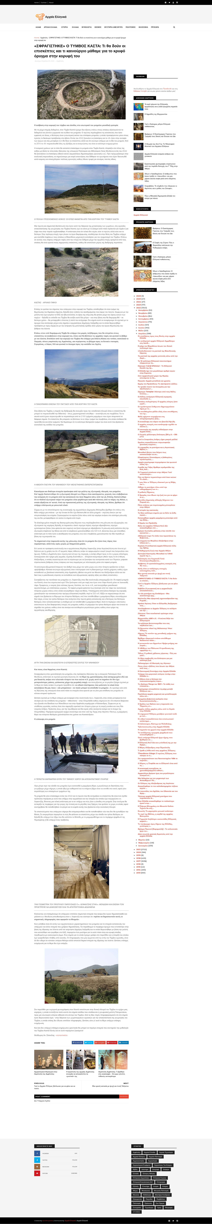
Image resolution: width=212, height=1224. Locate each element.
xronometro (61, 1035)
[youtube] (173, 2)
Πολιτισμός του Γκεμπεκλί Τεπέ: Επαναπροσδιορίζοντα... (151, 560)
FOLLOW (74, 1160)
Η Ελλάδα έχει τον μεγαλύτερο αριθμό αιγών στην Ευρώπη (156, 372)
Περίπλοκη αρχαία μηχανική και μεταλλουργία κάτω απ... (157, 695)
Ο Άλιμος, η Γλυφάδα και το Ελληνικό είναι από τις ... (158, 764)
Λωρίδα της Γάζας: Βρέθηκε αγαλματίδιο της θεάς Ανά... (156, 468)
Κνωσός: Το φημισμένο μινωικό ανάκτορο (155, 811)
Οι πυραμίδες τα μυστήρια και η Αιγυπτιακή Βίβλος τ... (156, 448)
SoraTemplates (47, 1221)
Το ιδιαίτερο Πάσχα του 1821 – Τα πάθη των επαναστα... (156, 685)
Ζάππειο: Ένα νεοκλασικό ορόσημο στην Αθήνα (155, 614)
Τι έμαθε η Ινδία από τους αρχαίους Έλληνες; (156, 750)
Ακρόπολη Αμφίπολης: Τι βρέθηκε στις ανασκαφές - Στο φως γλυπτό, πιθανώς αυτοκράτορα (111, 1074)
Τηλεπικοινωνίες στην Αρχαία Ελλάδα (154, 727)
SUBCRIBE (74, 1173)
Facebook (167, 89)
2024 (139, 302)
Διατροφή (155, 1169)
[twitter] (169, 2)
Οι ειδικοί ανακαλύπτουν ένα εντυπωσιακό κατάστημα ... (156, 720)
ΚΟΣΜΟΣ (98, 27)
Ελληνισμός (161, 1182)
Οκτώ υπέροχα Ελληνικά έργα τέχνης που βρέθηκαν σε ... (155, 738)
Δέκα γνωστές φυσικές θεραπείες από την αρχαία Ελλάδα (155, 835)
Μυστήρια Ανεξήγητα (162, 1195)
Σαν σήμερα (160, 1203)
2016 (138, 864)
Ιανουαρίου (143, 846)
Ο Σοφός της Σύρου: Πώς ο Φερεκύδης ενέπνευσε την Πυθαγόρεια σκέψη (163, 245)
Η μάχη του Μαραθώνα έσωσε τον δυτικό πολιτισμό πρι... (155, 347)
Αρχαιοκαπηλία (138, 1161)
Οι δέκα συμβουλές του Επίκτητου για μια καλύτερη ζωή (155, 659)
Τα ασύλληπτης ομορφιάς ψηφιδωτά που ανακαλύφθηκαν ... (155, 734)
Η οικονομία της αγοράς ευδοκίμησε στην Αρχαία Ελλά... (155, 430)
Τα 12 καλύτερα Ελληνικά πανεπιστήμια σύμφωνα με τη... (154, 362)
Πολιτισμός (137, 1203)
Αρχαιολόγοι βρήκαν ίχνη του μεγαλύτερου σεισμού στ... (156, 774)
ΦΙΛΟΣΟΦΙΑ (143, 27)
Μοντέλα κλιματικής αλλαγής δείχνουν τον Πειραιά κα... (155, 501)
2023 (138, 305)
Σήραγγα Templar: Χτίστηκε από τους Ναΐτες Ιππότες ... (157, 393)
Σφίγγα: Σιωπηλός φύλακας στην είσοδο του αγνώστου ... (156, 532)
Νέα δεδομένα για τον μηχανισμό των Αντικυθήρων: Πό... (153, 779)
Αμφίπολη (43, 38)
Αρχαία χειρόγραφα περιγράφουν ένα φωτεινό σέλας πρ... (157, 463)
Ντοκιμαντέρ (137, 1199)
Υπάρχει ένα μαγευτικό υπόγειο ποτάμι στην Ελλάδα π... (156, 675)
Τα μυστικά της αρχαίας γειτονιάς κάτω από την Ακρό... (158, 357)
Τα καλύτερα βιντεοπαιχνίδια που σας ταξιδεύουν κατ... (154, 624)
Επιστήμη (145, 1186)
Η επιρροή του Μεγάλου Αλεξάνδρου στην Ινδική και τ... (155, 542)
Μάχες (135, 1191)
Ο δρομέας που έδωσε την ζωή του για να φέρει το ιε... (157, 496)
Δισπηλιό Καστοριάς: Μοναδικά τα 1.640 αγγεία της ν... (155, 555)
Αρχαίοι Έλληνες (139, 1157)
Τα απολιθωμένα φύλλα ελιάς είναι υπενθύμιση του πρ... (157, 412)
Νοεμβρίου (143, 313)
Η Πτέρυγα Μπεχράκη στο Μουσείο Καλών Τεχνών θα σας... (155, 807)
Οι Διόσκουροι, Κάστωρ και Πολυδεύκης (155, 724)
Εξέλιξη (135, 1186)
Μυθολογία (147, 1195)
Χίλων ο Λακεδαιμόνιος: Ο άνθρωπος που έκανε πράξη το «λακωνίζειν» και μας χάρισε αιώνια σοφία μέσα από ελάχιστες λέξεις (161, 177)
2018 (138, 858)
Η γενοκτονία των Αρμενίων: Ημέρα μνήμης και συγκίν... (157, 644)
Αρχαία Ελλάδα (149, 1152)
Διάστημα (145, 1169)
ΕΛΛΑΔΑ (75, 27)
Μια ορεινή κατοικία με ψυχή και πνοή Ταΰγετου (154, 574)
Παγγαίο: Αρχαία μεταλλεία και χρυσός (154, 381)
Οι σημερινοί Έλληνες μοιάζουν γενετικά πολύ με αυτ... (157, 715)
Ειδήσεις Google (140, 91)
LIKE (76, 1153)
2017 (138, 861)
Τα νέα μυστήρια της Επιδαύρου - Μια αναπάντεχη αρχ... (153, 594)
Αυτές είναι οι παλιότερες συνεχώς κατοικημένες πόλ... (152, 570)
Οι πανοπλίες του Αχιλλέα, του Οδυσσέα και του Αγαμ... (158, 792)
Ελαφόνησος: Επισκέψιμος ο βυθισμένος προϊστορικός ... (155, 458)
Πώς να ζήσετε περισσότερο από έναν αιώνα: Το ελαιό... (157, 478)
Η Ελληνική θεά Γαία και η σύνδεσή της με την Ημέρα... (157, 744)
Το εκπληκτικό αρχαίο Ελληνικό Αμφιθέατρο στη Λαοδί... (156, 342)
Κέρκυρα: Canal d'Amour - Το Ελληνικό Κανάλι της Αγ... (155, 367)
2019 (138, 855)
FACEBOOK (45, 1153)
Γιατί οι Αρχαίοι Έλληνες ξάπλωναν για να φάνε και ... (158, 584)
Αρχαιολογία (152, 1161)
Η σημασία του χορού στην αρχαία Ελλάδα (155, 730)
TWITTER (44, 1160)
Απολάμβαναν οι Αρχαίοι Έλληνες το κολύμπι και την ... (157, 609)
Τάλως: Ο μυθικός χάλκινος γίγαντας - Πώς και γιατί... (157, 654)
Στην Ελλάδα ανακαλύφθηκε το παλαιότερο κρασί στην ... (156, 802)
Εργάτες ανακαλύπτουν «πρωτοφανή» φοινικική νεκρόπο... (154, 443)
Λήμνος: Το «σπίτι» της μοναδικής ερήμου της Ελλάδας (157, 634)
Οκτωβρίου (143, 316)
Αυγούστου (143, 322)
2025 (138, 299)
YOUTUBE (45, 1173)
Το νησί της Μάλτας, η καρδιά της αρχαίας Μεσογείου (155, 815)
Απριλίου (142, 333)
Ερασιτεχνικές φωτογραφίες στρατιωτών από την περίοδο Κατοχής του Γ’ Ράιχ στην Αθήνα (161, 166)
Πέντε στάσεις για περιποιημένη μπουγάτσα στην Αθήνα (156, 506)
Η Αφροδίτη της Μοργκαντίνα (156, 114)
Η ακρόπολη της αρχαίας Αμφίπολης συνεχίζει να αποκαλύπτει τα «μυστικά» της (80, 1074)
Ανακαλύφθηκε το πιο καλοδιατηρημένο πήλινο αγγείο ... (158, 787)
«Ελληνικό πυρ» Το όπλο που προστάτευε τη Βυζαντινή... (157, 537)
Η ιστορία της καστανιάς (148, 510)
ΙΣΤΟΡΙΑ (64, 27)
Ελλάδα (136, 1174)
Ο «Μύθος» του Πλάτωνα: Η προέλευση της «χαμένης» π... (156, 649)
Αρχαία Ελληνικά (141, 215)
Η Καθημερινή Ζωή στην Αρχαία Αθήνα (154, 551)
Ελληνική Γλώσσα (159, 1178)
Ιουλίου (141, 325)
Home (36, 2)
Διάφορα (166, 1169)
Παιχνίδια (149, 1199)
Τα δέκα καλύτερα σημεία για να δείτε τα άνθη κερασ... (157, 514)
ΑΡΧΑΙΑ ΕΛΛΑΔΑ (50, 27)
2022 (138, 308)
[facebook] (165, 2)
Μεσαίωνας (146, 1191)
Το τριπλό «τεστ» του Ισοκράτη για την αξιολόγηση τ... (154, 388)
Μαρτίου (142, 840)
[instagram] (177, 2)
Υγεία (159, 1208)
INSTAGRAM (45, 1166)
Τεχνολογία (149, 1208)
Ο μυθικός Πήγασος (146, 492)
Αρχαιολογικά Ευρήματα (141, 1165)
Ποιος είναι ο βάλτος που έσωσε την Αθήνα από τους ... (156, 667)
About (51, 2)
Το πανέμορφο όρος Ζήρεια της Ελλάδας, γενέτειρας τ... (155, 825)
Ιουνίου (141, 328)
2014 (138, 870)
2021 (138, 849)
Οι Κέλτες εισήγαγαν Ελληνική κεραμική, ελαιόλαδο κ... (155, 398)
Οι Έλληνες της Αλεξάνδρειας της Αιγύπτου (156, 783)
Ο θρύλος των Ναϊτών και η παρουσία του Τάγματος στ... (155, 705)
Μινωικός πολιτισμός (161, 1191)
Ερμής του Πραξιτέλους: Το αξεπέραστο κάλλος (157, 384)
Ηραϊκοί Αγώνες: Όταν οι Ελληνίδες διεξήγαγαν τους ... (157, 604)
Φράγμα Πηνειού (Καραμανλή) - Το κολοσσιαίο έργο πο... (158, 830)
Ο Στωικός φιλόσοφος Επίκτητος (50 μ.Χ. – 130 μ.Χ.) (157, 435)
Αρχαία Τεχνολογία (166, 1152)
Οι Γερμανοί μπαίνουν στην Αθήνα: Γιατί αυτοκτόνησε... (155, 473)
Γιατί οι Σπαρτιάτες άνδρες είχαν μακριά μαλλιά (157, 439)
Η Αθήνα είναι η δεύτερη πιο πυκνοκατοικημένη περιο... (150, 680)
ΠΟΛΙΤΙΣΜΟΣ (131, 27)
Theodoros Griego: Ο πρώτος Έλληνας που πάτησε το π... (157, 754)
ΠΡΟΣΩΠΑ (155, 27)
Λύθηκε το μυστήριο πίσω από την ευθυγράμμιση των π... (152, 488)
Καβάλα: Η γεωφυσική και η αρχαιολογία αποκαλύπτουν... (155, 589)
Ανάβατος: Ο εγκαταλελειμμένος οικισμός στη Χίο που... (157, 564)
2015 (138, 867)
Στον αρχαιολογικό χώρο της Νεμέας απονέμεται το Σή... (153, 377)
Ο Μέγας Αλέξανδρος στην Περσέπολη (154, 747)
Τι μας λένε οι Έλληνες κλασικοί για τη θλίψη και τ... (157, 483)
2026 (138, 296)
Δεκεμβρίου (143, 310)
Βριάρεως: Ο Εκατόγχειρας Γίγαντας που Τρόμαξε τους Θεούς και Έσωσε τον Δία (160, 135)
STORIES (136, 1212)
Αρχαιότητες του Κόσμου (163, 1165)
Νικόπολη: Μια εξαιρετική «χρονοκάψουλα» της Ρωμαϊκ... (158, 599)
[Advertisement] (156, 53)
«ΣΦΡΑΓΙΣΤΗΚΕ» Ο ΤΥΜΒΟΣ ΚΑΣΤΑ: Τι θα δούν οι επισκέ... (157, 579)
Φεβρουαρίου (144, 843)
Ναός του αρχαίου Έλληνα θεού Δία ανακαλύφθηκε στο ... (153, 527)
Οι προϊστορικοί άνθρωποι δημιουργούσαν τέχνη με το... (156, 408)
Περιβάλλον (161, 1199)
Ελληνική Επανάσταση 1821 (143, 1182)
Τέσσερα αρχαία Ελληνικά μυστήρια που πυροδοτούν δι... (155, 797)
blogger (123, 1096)
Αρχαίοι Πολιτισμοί (155, 1157)
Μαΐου (141, 330)
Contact (44, 2)
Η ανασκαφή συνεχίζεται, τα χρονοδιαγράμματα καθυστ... (151, 769)
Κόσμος (165, 1186)
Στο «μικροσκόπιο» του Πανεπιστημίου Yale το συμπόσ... (158, 759)
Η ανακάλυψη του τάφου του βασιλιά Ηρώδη (156, 422)
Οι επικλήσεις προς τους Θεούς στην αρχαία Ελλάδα (156, 337)
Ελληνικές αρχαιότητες (141, 1178)
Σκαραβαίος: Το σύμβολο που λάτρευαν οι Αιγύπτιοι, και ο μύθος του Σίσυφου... (161, 187)
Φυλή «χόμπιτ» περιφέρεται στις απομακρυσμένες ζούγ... (151, 417)
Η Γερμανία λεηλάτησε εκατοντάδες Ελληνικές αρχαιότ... (157, 820)
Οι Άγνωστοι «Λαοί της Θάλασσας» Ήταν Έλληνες (155, 629)
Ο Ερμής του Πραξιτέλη (147, 523)
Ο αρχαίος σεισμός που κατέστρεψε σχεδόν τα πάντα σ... (157, 425)
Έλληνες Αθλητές (149, 1174)
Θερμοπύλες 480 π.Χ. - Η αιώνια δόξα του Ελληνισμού (155, 619)
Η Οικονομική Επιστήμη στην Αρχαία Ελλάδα (157, 671)
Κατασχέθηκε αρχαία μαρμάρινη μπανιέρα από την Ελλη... (157, 519)
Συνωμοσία (137, 1208)
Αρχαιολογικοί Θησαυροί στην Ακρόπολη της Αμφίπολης (45, 1073)
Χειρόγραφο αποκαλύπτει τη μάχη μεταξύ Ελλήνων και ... (155, 690)
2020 (138, 852)
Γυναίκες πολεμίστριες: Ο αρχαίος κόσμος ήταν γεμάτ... (158, 403)
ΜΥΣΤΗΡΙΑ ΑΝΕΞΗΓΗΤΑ (113, 27)
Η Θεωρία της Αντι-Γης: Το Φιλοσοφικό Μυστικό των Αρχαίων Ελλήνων (159, 145)
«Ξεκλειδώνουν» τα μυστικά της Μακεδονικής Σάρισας (157, 352)
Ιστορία (155, 1186)
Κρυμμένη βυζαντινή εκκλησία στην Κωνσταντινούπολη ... (153, 700)
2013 (138, 873)
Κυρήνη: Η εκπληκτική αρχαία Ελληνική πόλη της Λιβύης (157, 547)
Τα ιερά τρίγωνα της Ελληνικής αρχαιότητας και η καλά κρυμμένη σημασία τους (161, 106)
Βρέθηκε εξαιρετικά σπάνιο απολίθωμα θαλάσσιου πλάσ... (154, 639)
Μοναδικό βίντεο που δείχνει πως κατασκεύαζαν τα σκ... (152, 453)
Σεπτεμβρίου (144, 319)
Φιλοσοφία (169, 1208)
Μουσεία (136, 1195)
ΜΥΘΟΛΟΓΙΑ (87, 27)
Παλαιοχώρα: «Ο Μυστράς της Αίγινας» (154, 663)
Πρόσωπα (148, 1203)
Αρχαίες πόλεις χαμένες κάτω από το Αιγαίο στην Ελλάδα (156, 710)
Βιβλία (135, 1169)
